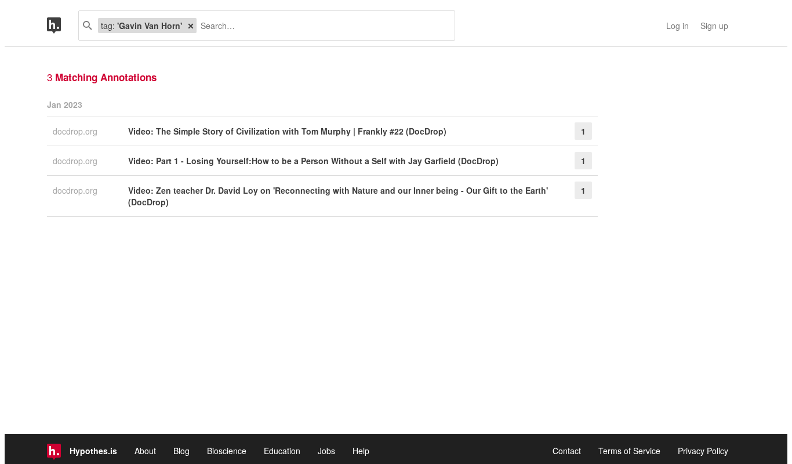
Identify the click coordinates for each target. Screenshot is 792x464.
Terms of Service (629, 450)
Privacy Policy (703, 450)
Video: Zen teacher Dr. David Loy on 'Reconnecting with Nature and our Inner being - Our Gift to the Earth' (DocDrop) (338, 196)
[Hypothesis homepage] (62, 25)
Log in (677, 25)
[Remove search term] (191, 25)
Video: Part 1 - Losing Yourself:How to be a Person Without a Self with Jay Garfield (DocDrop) (313, 160)
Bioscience (226, 450)
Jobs (326, 450)
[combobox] (321, 25)
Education (282, 450)
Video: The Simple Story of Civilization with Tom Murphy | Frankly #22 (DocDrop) (287, 131)
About (145, 450)
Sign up (714, 25)
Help (361, 450)
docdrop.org (76, 131)
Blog (181, 450)
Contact (567, 450)
